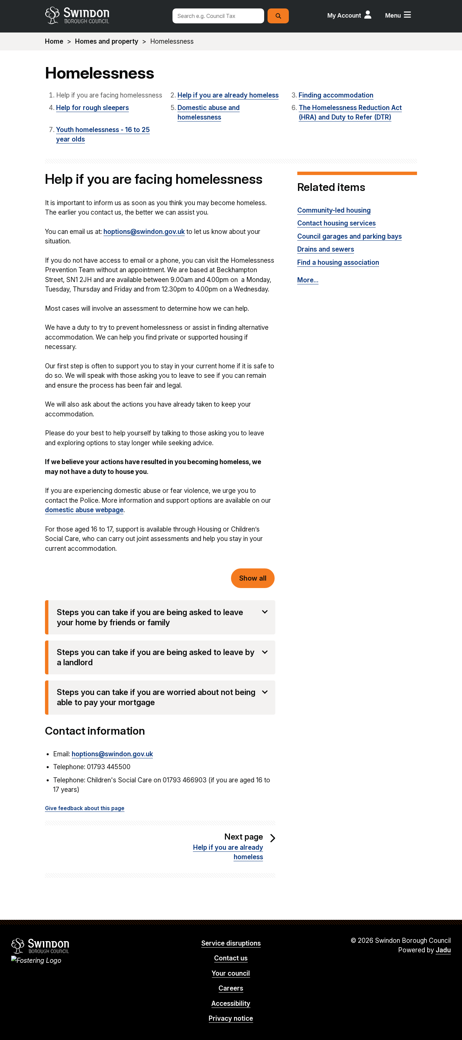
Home (54, 41)
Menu (393, 15)
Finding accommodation (336, 95)
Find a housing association (338, 262)
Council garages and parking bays (349, 236)
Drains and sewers (325, 249)
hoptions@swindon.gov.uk (144, 232)
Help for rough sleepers (92, 108)
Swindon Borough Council (40, 946)
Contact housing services (336, 223)
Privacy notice (231, 1018)
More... (308, 280)
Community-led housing (334, 210)
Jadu (443, 950)
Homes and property (106, 41)
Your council (231, 973)
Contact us (231, 958)
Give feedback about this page (84, 808)
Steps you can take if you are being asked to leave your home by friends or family (150, 617)
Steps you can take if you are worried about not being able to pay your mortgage (156, 697)
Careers (230, 988)
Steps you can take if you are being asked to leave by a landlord (155, 657)
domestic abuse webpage (84, 510)
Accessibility (230, 1004)
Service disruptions (231, 943)
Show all (253, 578)
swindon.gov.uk (105, 15)
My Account (344, 15)
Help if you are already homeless (228, 95)
